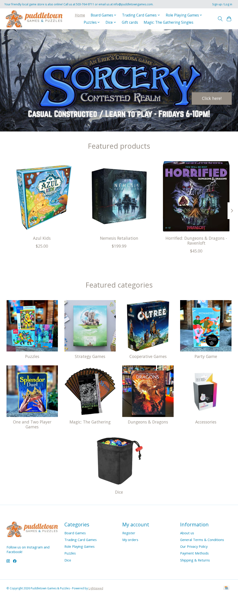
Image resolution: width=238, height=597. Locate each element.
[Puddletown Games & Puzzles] (34, 18)
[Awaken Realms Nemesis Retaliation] (119, 196)
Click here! (211, 98)
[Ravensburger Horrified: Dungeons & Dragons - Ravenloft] (196, 196)
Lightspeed (96, 588)
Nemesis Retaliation (119, 238)
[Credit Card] (226, 588)
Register (128, 533)
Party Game (206, 356)
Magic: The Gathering (90, 422)
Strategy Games (90, 356)
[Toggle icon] (220, 19)
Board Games (75, 533)
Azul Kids (42, 238)
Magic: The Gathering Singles (168, 22)
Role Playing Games (79, 546)
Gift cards (130, 22)
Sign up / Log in (222, 4)
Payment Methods (194, 553)
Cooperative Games (148, 356)
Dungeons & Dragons (148, 422)
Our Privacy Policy (194, 546)
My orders (130, 539)
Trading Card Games (80, 539)
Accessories (205, 422)
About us (187, 533)
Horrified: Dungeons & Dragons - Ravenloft (196, 240)
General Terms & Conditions (202, 539)
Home (80, 15)
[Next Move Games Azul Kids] (42, 196)
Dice (119, 492)
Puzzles (32, 356)
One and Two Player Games (32, 424)
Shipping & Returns (195, 560)
